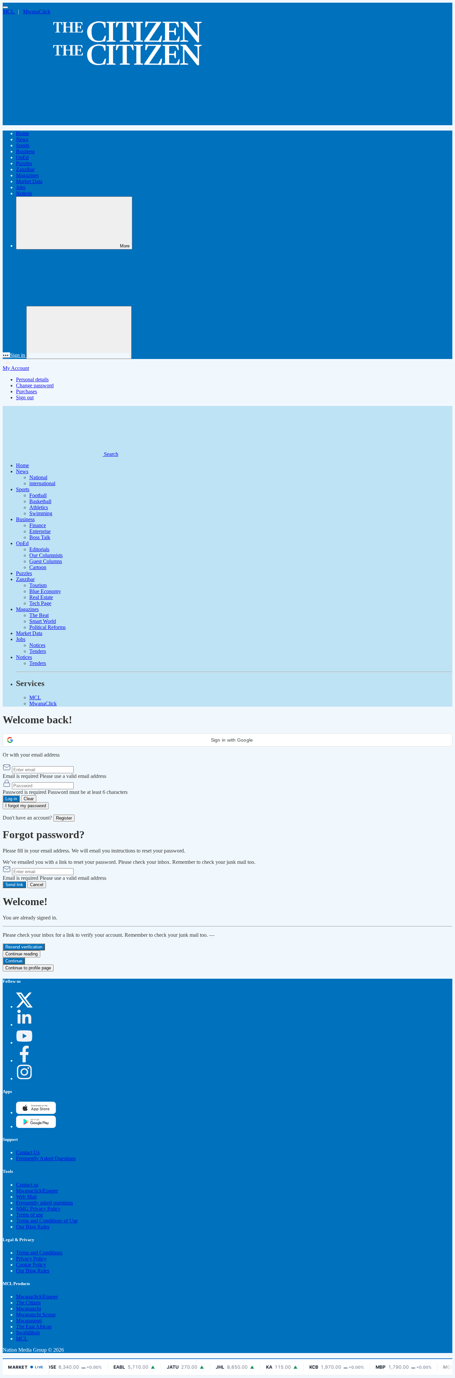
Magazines (27, 175)
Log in (11, 798)
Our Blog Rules (32, 1226)
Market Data (29, 181)
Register (64, 818)
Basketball (40, 501)
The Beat (39, 615)
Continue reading (21, 953)
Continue (13, 960)
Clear (29, 798)
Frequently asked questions (44, 1203)
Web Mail (26, 1197)
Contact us (27, 1185)
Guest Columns (45, 561)
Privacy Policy (31, 1258)
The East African (34, 1326)
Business (25, 151)
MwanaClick (36, 11)
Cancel (36, 884)
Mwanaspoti (29, 1320)
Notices (24, 193)
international (42, 483)
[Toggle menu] (5, 7)
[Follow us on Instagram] (24, 1078)
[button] (227, 740)
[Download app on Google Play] (36, 1112)
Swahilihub (28, 1332)
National (38, 477)
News (22, 139)
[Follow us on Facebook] (24, 1060)
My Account (16, 368)
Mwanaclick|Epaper (37, 1191)
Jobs (20, 187)
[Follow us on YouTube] (24, 1042)
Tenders (37, 651)
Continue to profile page (28, 967)
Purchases (26, 391)
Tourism (38, 585)
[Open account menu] (79, 332)
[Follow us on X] (24, 1006)
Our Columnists (46, 555)
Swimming (40, 513)
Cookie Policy (31, 1264)
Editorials (39, 549)
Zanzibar (25, 169)
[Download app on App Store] (36, 1126)
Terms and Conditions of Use (47, 1220)
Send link (14, 884)
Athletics (38, 507)
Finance (37, 525)
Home (22, 133)
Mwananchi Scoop (36, 1314)
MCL (9, 11)
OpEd (22, 157)
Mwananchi (28, 1308)
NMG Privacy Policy (38, 1208)
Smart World (42, 621)
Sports (22, 145)
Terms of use (29, 1214)
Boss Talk (39, 537)
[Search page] (53, 122)
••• (6, 355)
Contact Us (28, 1152)
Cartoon (37, 567)
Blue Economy (45, 591)
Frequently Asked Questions (46, 1158)
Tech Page (40, 603)
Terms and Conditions (39, 1252)
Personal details (32, 379)
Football (38, 495)
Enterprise (40, 531)
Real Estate (41, 597)
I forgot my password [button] (25, 805)
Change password (35, 385)
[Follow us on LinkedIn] (24, 1024)
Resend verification (23, 946)
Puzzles (24, 163)
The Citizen (28, 1302)
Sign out (25, 397)
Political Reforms (47, 627)
